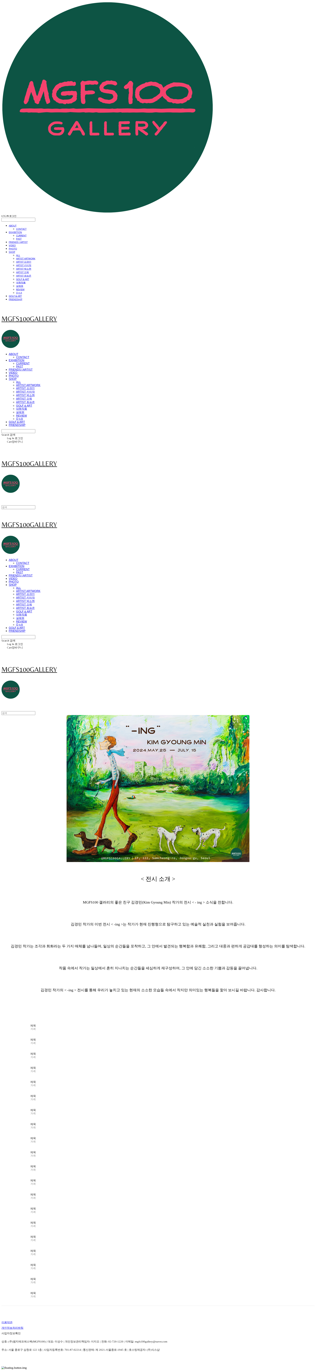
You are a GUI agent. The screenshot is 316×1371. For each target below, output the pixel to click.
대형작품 (21, 282)
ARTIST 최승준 (23, 275)
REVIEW (20, 289)
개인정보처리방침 (12, 1327)
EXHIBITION (15, 232)
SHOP (12, 252)
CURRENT (21, 235)
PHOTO (13, 248)
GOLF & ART (22, 279)
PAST (19, 238)
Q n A (19, 292)
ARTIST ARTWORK (25, 258)
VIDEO (12, 245)
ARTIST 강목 (22, 272)
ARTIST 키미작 (23, 265)
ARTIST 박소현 (23, 268)
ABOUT (12, 225)
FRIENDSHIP (15, 299)
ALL (18, 255)
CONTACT (21, 229)
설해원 (19, 286)
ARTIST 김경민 (23, 261)
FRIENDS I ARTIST (18, 242)
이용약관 (6, 1322)
